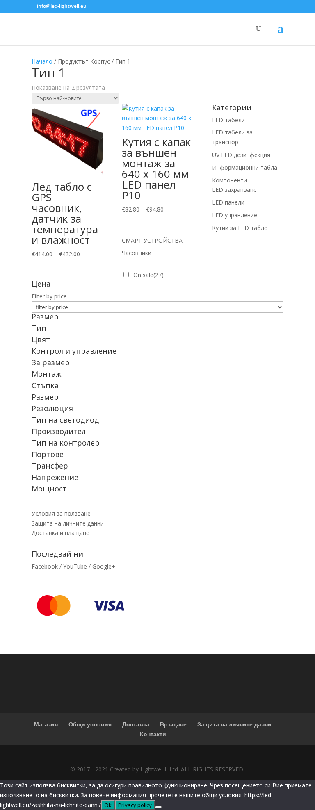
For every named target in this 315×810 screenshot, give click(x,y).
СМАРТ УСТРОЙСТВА (152, 240)
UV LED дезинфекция (241, 155)
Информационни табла (244, 167)
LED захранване (234, 189)
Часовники (136, 253)
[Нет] (158, 807)
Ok (108, 805)
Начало (42, 61)
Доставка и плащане (60, 533)
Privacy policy (135, 805)
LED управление (234, 215)
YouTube (75, 566)
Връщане (173, 724)
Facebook (45, 566)
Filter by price (49, 296)
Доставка (135, 724)
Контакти (153, 734)
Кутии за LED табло (240, 228)
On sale (148, 275)
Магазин (46, 724)
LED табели (228, 120)
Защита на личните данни (68, 523)
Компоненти (229, 180)
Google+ (103, 566)
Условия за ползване (61, 513)
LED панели (228, 202)
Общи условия (90, 724)
